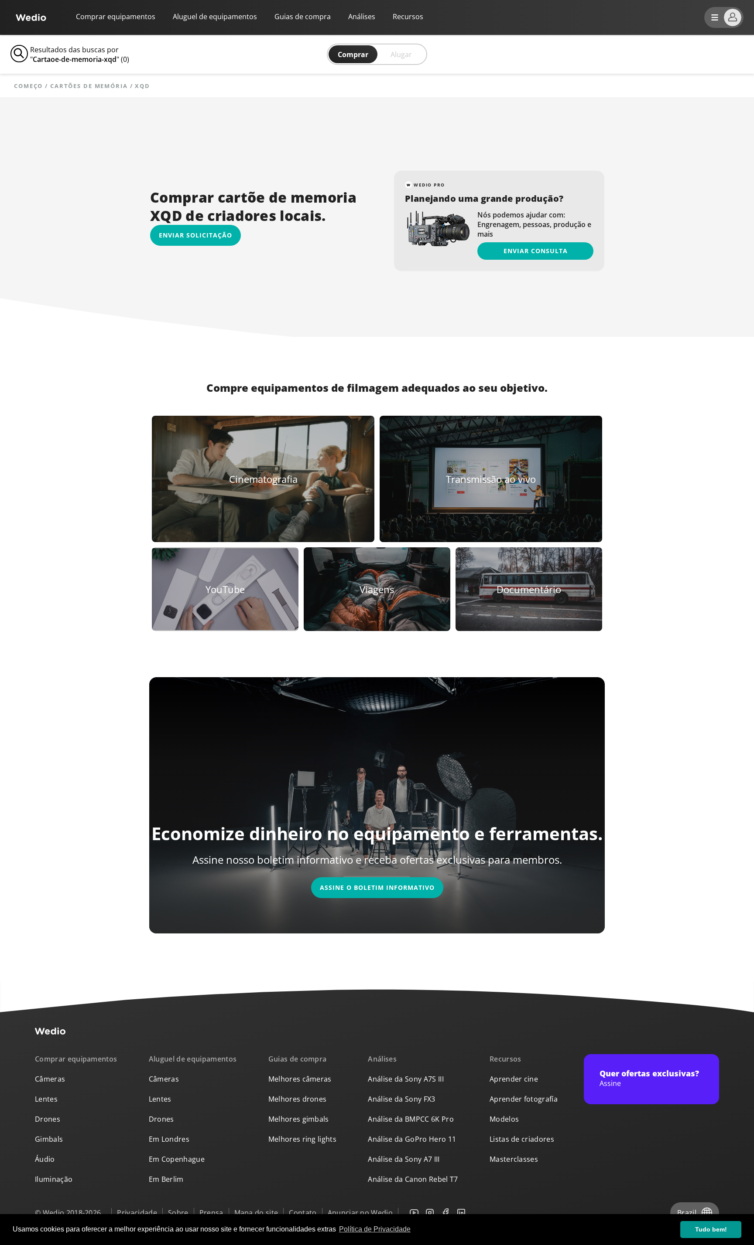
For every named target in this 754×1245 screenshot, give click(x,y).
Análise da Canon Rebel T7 (413, 1179)
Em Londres (169, 1139)
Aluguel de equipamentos (215, 16)
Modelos (504, 1119)
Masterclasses (514, 1159)
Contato (302, 1213)
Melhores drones (297, 1099)
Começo (28, 86)
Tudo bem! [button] (711, 1229)
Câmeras (50, 1079)
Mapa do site (256, 1213)
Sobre (178, 1213)
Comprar (353, 54)
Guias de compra (302, 16)
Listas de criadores (522, 1139)
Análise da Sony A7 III (403, 1159)
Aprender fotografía (524, 1099)
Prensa (211, 1213)
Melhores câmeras (300, 1079)
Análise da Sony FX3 (401, 1099)
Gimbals (49, 1139)
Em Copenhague (177, 1159)
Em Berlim (166, 1179)
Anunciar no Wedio (360, 1213)
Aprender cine (514, 1079)
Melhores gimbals (298, 1119)
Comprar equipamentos (115, 16)
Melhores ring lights (302, 1139)
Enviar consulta (536, 251)
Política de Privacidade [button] (375, 1229)
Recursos (505, 1059)
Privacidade (137, 1213)
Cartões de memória (89, 86)
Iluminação (53, 1179)
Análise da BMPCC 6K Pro (410, 1119)
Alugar (401, 54)
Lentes (46, 1099)
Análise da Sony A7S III (405, 1079)
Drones (47, 1119)
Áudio (45, 1159)
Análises (361, 16)
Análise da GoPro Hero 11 (412, 1139)
